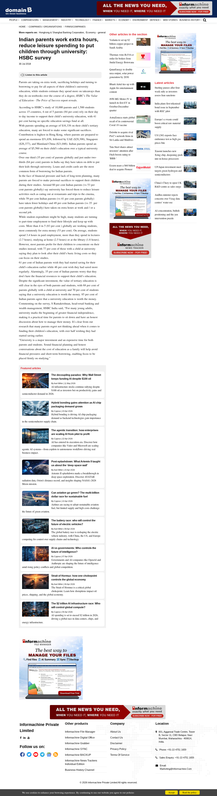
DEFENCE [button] (155, 20)
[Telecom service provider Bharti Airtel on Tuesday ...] (143, 88)
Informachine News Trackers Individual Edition (81, 762)
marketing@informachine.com (176, 768)
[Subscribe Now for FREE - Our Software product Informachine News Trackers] (154, 8)
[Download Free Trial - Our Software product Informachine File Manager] (62, 668)
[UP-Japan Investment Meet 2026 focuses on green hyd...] (190, 171)
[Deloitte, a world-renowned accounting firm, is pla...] (143, 136)
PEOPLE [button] (13, 20)
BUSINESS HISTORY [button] (190, 20)
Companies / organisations (45, 27)
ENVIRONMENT (140, 20)
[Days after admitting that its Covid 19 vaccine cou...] (143, 122)
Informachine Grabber (77, 743)
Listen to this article (36, 75)
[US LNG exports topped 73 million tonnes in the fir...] (190, 139)
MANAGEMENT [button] (50, 20)
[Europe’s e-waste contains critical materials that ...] (190, 123)
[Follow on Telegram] (42, 754)
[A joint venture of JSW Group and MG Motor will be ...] (143, 105)
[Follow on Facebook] (22, 754)
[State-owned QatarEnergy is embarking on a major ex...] (143, 74)
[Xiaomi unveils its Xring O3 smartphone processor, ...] (190, 155)
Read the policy (190, 792)
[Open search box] (204, 20)
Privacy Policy (118, 749)
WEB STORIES (170, 20)
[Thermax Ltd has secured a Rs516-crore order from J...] (143, 59)
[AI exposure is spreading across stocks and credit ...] (190, 215)
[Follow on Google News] (49, 754)
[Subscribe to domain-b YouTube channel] (35, 754)
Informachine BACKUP (78, 755)
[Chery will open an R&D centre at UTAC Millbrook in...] (190, 185)
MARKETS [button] (110, 20)
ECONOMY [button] (124, 20)
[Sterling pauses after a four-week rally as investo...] (190, 92)
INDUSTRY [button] (66, 20)
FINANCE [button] (97, 20)
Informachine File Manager (80, 731)
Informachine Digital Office (80, 737)
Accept (171, 792)
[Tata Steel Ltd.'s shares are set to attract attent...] (143, 153)
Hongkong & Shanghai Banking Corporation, (62, 32)
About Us (115, 731)
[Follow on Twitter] (29, 754)
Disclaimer (116, 743)
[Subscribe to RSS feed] (55, 754)
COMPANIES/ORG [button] (30, 20)
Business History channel (79, 770)
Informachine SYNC (76, 749)
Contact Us (116, 737)
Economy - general (95, 32)
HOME (22, 27)
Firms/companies (75, 27)
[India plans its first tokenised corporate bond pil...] (190, 108)
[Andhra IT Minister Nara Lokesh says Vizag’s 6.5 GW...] (190, 199)
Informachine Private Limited (103, 782)
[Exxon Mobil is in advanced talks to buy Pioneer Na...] (143, 168)
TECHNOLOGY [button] (82, 20)
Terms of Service (119, 755)
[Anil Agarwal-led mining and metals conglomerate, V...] (143, 44)
